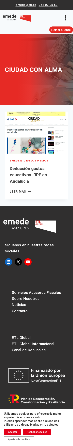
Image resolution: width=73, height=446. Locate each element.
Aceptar (12, 432)
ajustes (53, 424)
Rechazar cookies (37, 432)
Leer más (20, 191)
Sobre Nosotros (26, 298)
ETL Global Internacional (33, 344)
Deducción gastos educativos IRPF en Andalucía (28, 175)
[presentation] (36, 133)
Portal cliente (61, 30)
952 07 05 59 (48, 5)
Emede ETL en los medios (29, 160)
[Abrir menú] (67, 18)
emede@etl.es (26, 5)
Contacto (20, 311)
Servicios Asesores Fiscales (36, 292)
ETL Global (21, 337)
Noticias (19, 304)
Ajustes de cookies (19, 439)
